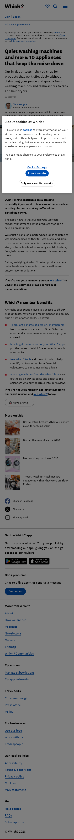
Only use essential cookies (37, 183)
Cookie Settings (37, 167)
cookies (27, 129)
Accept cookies (37, 173)
